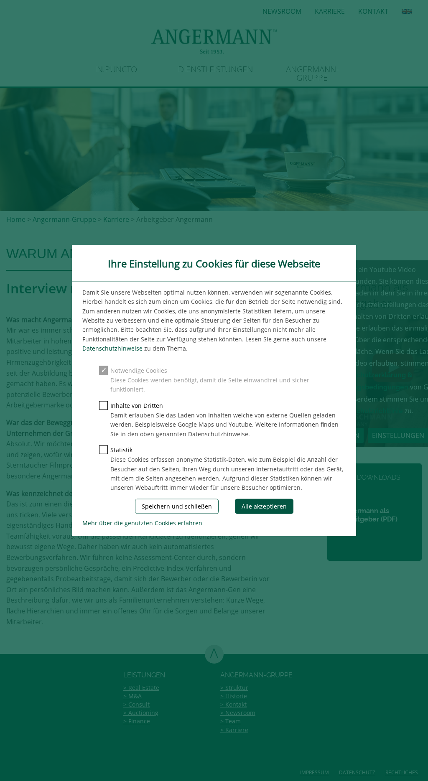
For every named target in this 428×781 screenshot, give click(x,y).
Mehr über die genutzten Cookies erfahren (142, 523)
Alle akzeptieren (264, 506)
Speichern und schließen (177, 506)
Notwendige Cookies (138, 370)
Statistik (121, 450)
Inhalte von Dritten (136, 405)
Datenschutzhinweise (112, 348)
